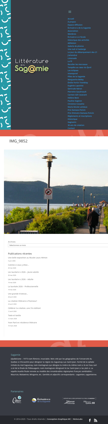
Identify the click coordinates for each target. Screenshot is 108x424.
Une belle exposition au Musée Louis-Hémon (27, 257)
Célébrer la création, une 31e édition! (24, 308)
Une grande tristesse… (18, 293)
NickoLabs (77, 419)
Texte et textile (14, 315)
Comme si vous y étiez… (18, 265)
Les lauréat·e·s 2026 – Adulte (20, 279)
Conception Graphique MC (59, 419)
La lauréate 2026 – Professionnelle (23, 286)
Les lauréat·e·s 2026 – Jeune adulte (23, 272)
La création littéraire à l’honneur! (22, 301)
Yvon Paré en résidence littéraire (22, 322)
